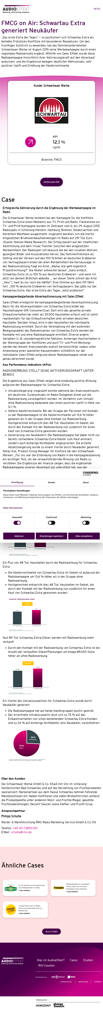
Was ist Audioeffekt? (51, 960)
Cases (74, 960)
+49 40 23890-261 (25, 828)
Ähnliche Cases (22, 865)
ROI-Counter (46, 965)
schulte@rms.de (21, 832)
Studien (88, 960)
